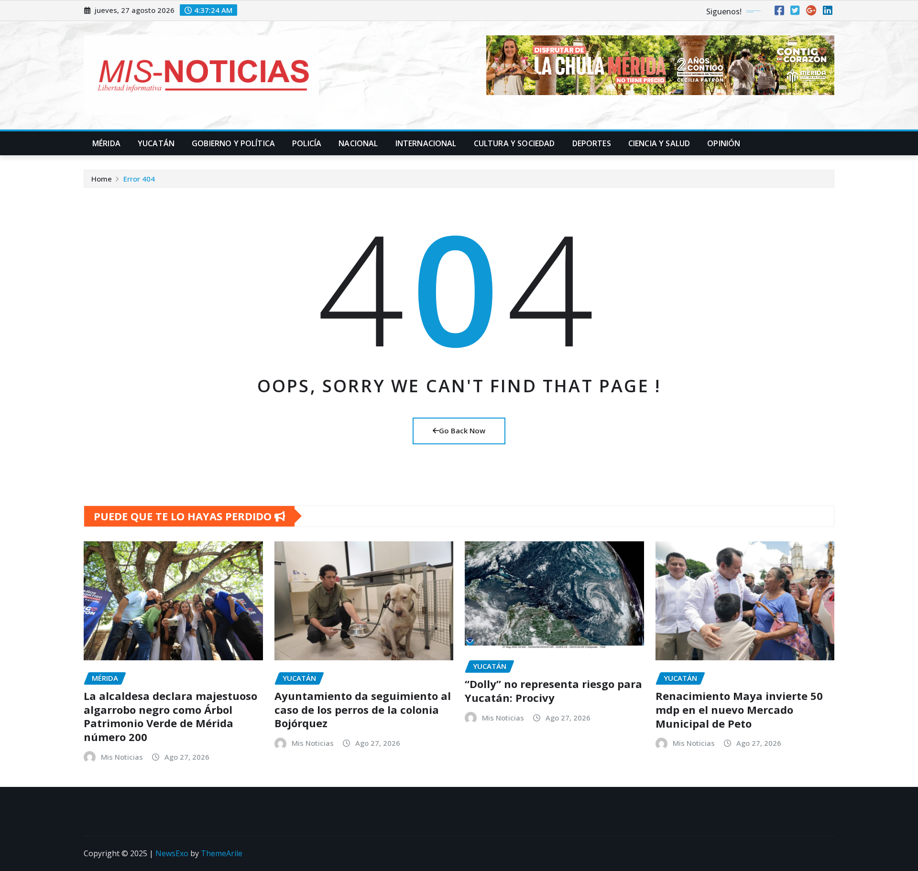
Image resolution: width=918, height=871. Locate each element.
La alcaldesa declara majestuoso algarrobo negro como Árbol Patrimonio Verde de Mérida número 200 (170, 716)
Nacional (358, 143)
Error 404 (139, 178)
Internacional (426, 143)
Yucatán (156, 143)
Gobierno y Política (233, 143)
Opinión (723, 143)
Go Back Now (462, 430)
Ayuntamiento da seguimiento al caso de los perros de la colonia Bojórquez (362, 709)
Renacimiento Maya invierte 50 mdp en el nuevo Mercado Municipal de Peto (739, 709)
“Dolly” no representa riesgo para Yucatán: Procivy (553, 691)
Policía (306, 143)
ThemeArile (221, 853)
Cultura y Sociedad (514, 143)
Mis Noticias (122, 757)
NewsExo (171, 853)
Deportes (591, 143)
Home (101, 178)
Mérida (106, 143)
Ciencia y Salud (659, 143)
